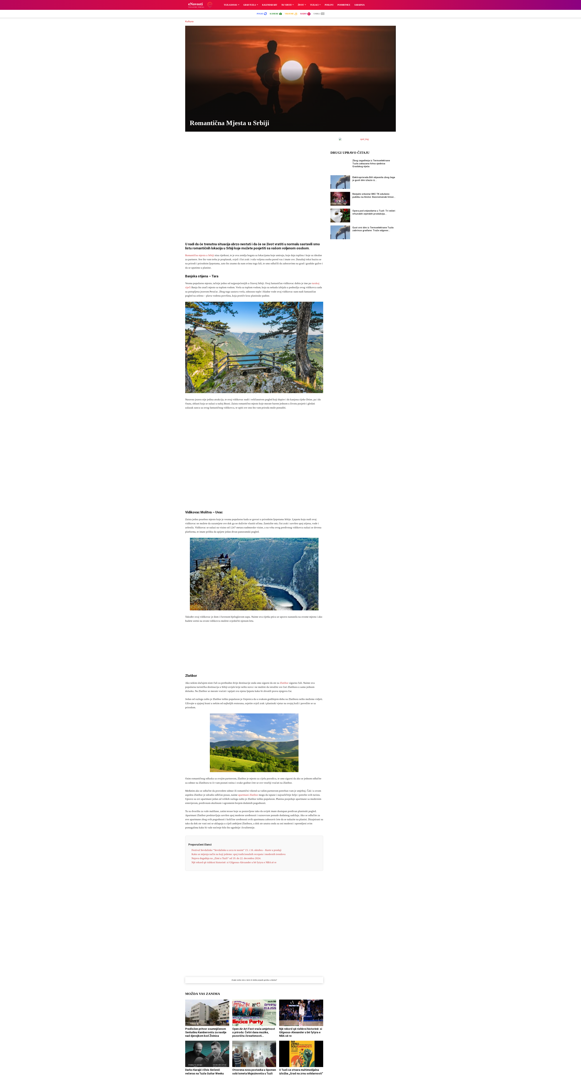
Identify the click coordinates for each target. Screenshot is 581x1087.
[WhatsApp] (251, 141)
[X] (237, 141)
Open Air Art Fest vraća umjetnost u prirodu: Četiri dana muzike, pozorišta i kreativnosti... (253, 1032)
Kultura (189, 21)
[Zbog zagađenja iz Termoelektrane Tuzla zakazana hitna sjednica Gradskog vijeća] (340, 165)
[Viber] (244, 141)
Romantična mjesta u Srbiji (199, 255)
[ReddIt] (272, 141)
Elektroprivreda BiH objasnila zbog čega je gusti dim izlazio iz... (373, 179)
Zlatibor (284, 682)
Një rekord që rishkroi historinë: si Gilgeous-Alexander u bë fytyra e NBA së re (234, 862)
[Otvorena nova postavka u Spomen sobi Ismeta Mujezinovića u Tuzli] (254, 1054)
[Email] (279, 141)
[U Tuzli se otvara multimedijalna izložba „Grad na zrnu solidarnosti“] (301, 1054)
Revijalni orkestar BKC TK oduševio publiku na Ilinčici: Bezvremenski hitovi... (373, 195)
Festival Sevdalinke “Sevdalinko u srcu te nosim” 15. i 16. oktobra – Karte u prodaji (236, 850)
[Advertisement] (254, 191)
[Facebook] (230, 141)
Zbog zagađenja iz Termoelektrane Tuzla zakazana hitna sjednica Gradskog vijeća (371, 163)
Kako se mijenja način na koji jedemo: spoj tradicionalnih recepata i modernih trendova (239, 854)
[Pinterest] (265, 141)
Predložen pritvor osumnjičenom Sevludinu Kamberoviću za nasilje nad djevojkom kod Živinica (205, 1032)
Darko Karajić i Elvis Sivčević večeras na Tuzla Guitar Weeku (204, 1071)
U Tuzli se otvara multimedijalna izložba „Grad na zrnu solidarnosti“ (301, 1071)
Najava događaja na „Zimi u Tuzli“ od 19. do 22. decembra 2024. (226, 858)
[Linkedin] (258, 141)
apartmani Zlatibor (248, 794)
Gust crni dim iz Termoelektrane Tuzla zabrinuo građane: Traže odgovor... (373, 229)
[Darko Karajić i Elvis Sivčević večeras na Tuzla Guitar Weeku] (207, 1054)
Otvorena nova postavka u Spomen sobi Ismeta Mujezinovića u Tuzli (254, 1071)
